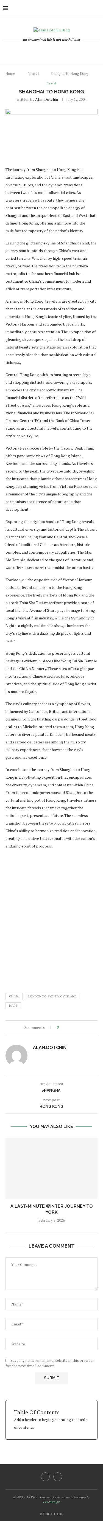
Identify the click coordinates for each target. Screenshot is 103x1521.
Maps (13, 1006)
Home (10, 73)
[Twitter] (57, 1476)
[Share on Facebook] (67, 1027)
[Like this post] (61, 1027)
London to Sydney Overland (52, 996)
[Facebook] (49, 51)
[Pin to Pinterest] (75, 1027)
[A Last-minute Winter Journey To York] (51, 1168)
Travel (33, 73)
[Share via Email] (80, 1027)
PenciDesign (51, 1502)
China (14, 996)
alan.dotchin (46, 99)
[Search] (97, 8)
